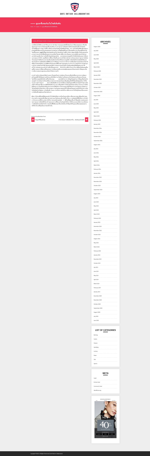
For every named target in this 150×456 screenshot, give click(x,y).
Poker (95, 355)
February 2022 (97, 251)
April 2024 (96, 161)
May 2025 (96, 108)
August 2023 (97, 194)
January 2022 (97, 255)
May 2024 (96, 157)
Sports (95, 363)
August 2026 (97, 46)
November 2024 (98, 132)
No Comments (57, 41)
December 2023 (98, 177)
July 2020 (96, 316)
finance (95, 343)
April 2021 (96, 279)
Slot (95, 359)
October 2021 (97, 263)
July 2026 (96, 51)
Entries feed (97, 382)
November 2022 (98, 230)
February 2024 (97, 169)
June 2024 (96, 153)
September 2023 (98, 190)
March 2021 (97, 283)
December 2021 (98, 259)
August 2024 (97, 145)
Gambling (96, 347)
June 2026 (96, 55)
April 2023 (96, 210)
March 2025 (97, 116)
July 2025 (96, 100)
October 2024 (97, 136)
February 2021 (97, 288)
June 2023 (96, 202)
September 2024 (98, 141)
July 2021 (96, 267)
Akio (35, 41)
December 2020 (98, 296)
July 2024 (96, 149)
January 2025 (97, 124)
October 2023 (97, 185)
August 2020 (97, 312)
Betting (96, 335)
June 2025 (96, 104)
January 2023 (97, 222)
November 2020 (98, 300)
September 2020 (98, 308)
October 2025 (97, 87)
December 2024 (98, 128)
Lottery (96, 351)
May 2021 (96, 275)
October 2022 (97, 234)
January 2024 (97, 173)
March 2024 (97, 165)
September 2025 (98, 91)
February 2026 (97, 71)
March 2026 (97, 67)
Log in (95, 378)
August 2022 (97, 239)
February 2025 (97, 120)
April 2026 (96, 63)
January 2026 (97, 75)
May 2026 (96, 59)
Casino (50, 41)
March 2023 (97, 214)
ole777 (42, 52)
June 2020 (96, 320)
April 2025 (96, 112)
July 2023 (96, 198)
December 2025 (98, 79)
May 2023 (96, 206)
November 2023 (98, 181)
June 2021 (96, 271)
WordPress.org (97, 390)
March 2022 (97, 247)
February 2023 (97, 218)
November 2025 (98, 83)
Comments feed (98, 386)
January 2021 (97, 292)
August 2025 (97, 96)
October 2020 (97, 304)
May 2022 (96, 243)
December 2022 (98, 226)
